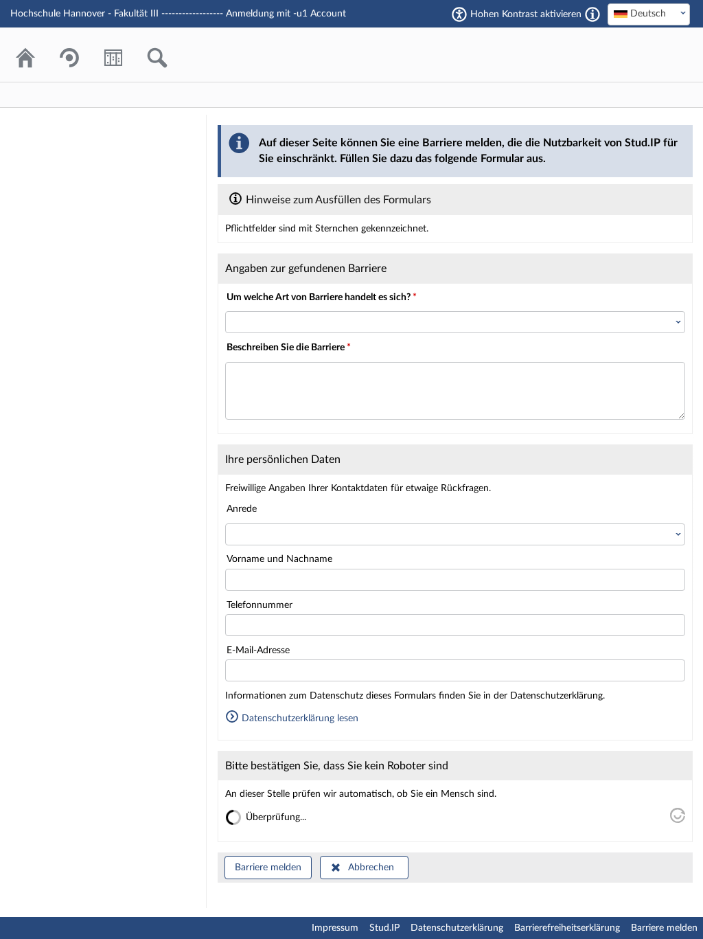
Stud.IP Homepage (637, 54)
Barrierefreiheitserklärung (567, 928)
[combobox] (649, 14)
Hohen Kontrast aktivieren (525, 14)
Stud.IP (384, 928)
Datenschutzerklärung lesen (298, 718)
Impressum (335, 928)
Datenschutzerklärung (457, 928)
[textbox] (648, 13)
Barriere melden (268, 867)
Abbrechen (371, 867)
